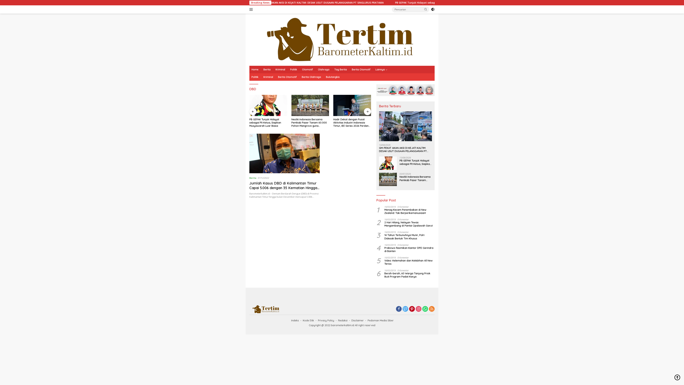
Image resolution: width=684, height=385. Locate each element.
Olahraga (323, 69)
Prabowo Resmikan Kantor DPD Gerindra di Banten (408, 249)
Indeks (295, 320)
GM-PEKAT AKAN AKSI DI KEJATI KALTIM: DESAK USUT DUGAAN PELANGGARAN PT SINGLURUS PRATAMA (281, 2)
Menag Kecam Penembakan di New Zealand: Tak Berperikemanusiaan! (405, 211)
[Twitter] (405, 309)
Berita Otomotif (361, 69)
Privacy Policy (326, 320)
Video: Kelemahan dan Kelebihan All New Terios (408, 262)
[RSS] (432, 309)
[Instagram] (418, 309)
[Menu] (251, 9)
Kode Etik (308, 320)
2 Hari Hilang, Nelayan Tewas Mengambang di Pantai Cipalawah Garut (408, 224)
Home (255, 69)
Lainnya (380, 69)
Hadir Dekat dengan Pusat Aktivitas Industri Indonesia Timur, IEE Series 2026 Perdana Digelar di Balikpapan (351, 123)
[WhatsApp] (425, 309)
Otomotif (307, 69)
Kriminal (280, 69)
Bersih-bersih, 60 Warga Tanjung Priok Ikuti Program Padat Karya (407, 275)
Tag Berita (340, 69)
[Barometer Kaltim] (337, 39)
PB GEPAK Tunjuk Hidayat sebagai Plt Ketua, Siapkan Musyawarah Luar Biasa (404, 2)
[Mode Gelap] (433, 9)
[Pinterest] (412, 309)
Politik (293, 69)
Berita (267, 69)
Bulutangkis (333, 77)
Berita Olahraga (311, 77)
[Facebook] (399, 309)
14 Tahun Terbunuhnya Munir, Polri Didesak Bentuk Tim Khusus (404, 236)
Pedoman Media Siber (381, 320)
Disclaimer (357, 320)
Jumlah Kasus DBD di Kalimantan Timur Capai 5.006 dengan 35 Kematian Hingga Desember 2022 (283, 188)
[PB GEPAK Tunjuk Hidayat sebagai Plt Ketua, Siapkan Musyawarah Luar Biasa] (268, 105)
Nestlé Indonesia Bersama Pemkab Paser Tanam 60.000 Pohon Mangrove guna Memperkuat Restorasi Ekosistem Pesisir (309, 123)
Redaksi (343, 320)
